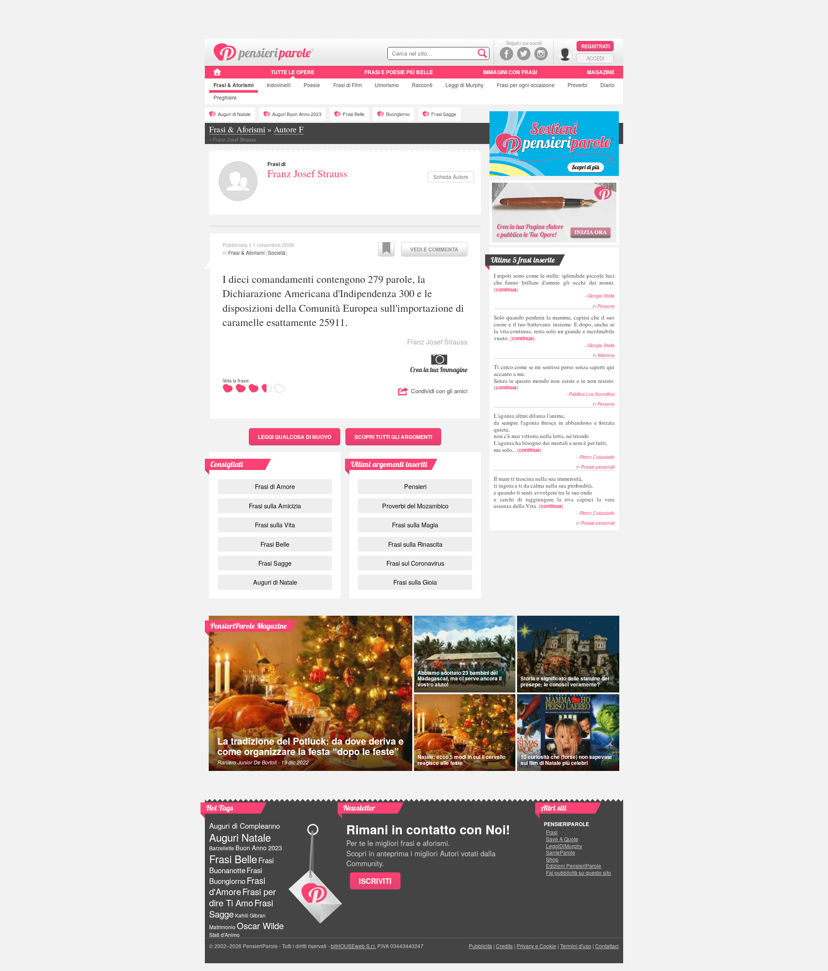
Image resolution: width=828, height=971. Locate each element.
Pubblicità (480, 945)
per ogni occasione (526, 84)
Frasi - (264, 51)
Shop (552, 859)
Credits (504, 945)
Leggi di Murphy (464, 84)
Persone (606, 306)
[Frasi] (217, 75)
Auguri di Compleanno (244, 826)
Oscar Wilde (260, 925)
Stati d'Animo (224, 934)
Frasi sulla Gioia (415, 581)
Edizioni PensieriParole (573, 865)
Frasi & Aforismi (246, 252)
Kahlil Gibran (250, 915)
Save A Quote (562, 839)
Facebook (506, 53)
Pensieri (415, 486)
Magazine (601, 72)
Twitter (523, 53)
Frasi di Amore (275, 486)
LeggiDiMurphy (564, 846)
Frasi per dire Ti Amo (242, 897)
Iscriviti (375, 881)
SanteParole (560, 852)
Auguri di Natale (234, 114)
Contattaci (607, 945)
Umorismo (387, 84)
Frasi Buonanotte (241, 865)
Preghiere (225, 97)
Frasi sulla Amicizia (275, 505)
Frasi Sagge (443, 114)
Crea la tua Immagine (438, 369)
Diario (607, 84)
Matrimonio (222, 926)
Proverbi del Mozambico (415, 505)
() (554, 282)
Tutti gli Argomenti (393, 437)
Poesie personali (598, 467)
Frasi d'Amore (237, 886)
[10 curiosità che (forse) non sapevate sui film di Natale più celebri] (568, 732)
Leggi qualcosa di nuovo (294, 437)
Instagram (541, 53)
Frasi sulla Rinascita (415, 543)
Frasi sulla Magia (415, 524)
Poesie (312, 84)
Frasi (233, 85)
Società (276, 252)
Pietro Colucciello (597, 457)
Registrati (595, 46)
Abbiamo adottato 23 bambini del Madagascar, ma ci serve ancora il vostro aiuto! (459, 678)
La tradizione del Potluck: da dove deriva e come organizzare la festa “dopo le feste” (310, 746)
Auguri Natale (240, 837)
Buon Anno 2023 (258, 847)
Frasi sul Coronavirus (415, 562)
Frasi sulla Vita (275, 524)
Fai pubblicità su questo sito (578, 872)
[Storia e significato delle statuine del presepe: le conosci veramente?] (568, 654)
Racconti (422, 84)
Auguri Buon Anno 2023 (296, 114)
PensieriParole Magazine (248, 626)
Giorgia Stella (601, 295)
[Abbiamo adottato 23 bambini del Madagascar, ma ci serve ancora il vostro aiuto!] (464, 654)
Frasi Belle (353, 114)
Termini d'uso (575, 945)
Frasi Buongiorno (235, 875)
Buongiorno (398, 114)
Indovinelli (279, 84)
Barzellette (221, 848)
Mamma (606, 355)
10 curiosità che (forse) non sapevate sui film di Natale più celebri (566, 759)
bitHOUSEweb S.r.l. (353, 945)
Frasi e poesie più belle (398, 72)
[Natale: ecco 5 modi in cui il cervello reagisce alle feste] (464, 732)
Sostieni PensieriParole (554, 143)
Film (347, 84)
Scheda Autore (450, 176)
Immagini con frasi (510, 72)
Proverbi (577, 84)
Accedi (595, 58)
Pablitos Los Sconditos (592, 394)
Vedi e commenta (434, 249)
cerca (464, 54)
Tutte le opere (292, 72)
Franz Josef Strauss (307, 173)
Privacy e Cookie (536, 945)
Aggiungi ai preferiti (386, 249)
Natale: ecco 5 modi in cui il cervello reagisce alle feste (461, 759)
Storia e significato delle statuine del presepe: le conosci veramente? (565, 681)
